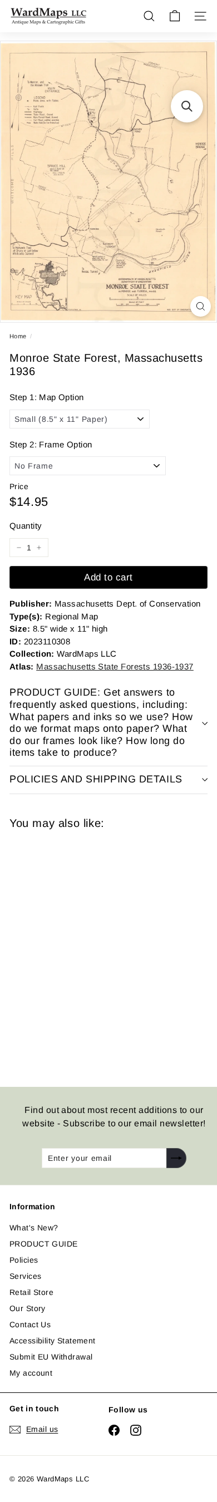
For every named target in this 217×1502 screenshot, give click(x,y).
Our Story (27, 1308)
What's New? (33, 1227)
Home (18, 336)
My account (30, 1372)
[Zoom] (200, 306)
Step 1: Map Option (46, 397)
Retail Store (31, 1292)
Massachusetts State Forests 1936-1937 (115, 666)
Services (25, 1276)
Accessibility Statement (52, 1340)
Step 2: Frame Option (50, 444)
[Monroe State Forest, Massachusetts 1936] (88, 951)
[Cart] (175, 16)
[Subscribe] (176, 1158)
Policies (23, 1259)
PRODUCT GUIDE (43, 1243)
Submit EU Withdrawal (50, 1356)
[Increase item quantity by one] (38, 547)
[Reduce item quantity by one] (18, 547)
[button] (187, 106)
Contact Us (30, 1324)
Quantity (25, 525)
